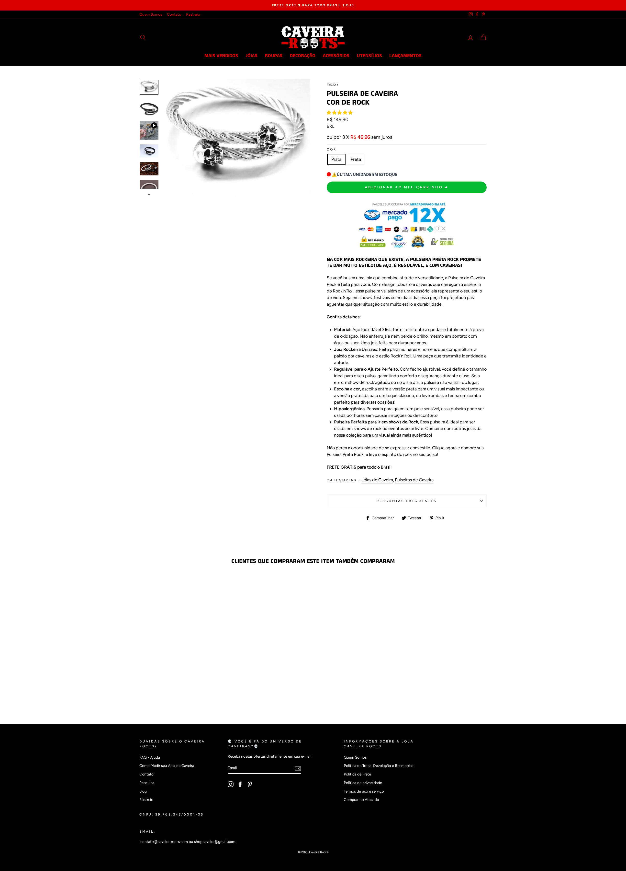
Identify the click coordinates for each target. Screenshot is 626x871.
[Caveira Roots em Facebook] (240, 784)
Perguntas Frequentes (407, 501)
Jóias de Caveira (377, 480)
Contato (174, 14)
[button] (340, 112)
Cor (331, 149)
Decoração (302, 55)
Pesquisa (146, 782)
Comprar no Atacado (361, 799)
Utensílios (369, 55)
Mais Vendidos (221, 55)
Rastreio (193, 14)
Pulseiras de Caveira (414, 480)
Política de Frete (357, 774)
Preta (356, 159)
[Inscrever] (298, 768)
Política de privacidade (363, 782)
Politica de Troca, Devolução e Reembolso (379, 765)
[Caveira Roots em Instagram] (231, 784)
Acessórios (336, 55)
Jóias (251, 55)
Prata (336, 159)
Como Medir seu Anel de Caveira (166, 765)
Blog (143, 791)
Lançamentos (405, 55)
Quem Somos (150, 14)
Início (331, 84)
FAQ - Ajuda (149, 757)
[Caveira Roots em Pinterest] (250, 784)
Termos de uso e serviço (364, 791)
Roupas (273, 55)
